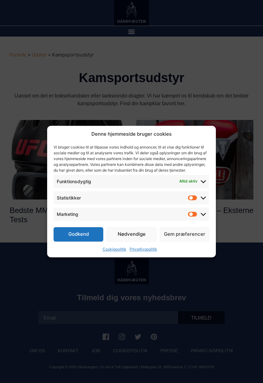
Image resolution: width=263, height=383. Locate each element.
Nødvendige (132, 234)
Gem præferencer (184, 234)
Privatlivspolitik (143, 249)
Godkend (78, 234)
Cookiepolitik (114, 249)
